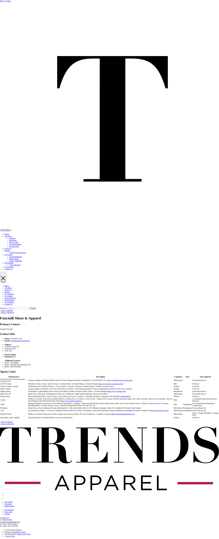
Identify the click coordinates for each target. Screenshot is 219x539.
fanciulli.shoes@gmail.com (20, 341)
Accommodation (15, 244)
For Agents (9, 255)
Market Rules (14, 259)
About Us (8, 248)
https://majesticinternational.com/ (123, 414)
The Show (8, 236)
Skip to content (5, 1)
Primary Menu (5, 230)
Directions (13, 240)
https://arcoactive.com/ (161, 410)
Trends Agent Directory (17, 253)
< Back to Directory (7, 313)
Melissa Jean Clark (24, 534)
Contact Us (9, 269)
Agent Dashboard (15, 257)
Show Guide (13, 242)
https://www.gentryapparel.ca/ (71, 401)
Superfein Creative (19, 532)
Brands (7, 251)
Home (7, 234)
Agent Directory (15, 265)
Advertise (8, 504)
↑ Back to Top (10, 536)
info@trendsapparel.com (11, 522)
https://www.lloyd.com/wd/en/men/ (111, 384)
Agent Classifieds (15, 261)
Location (12, 238)
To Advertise (9, 267)
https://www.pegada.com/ (117, 391)
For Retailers (9, 263)
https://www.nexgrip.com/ (123, 380)
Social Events (14, 246)
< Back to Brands (6, 311)
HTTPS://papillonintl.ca (122, 396)
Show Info (8, 512)
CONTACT (4, 518)
